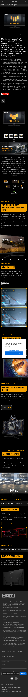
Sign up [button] (23, 673)
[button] (2, 1)
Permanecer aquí (14, 350)
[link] (14, 1)
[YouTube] (11, 678)
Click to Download (8, 524)
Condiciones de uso (5, 691)
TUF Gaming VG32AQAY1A (9, 5)
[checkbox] (23, 34)
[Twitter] (16, 678)
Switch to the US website (14, 354)
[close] (24, 340)
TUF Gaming (9, 653)
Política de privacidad (17, 691)
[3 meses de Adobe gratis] (5, 94)
